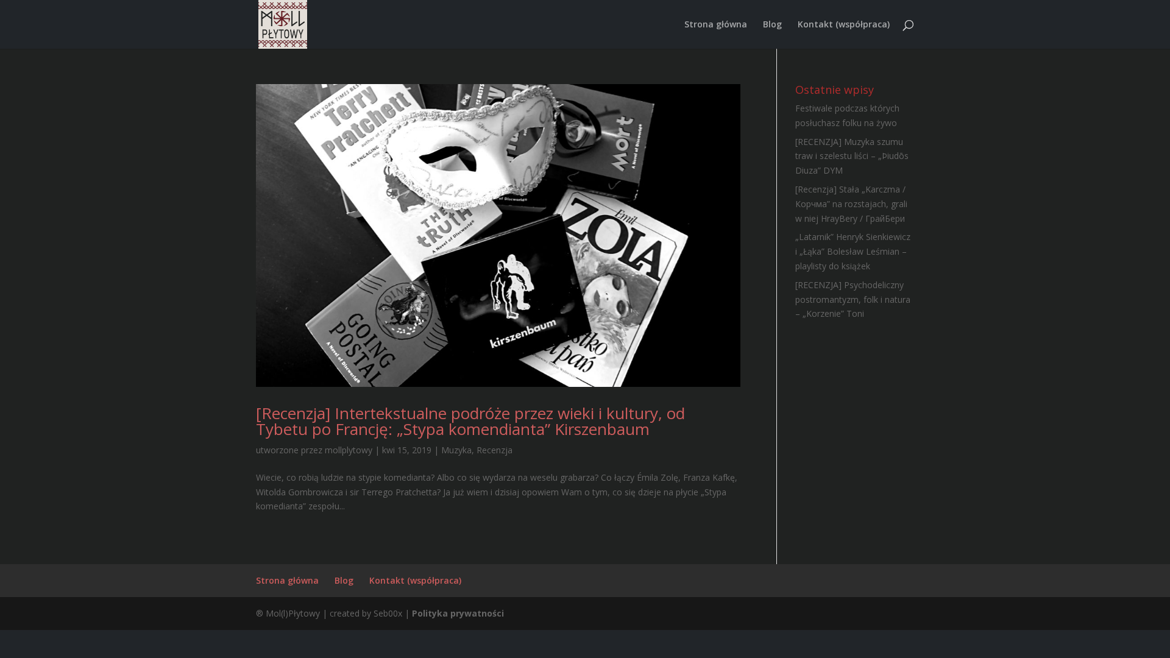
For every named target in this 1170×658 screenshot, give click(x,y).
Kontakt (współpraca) (844, 25)
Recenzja (494, 450)
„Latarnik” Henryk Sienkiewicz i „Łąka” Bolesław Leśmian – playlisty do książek (852, 251)
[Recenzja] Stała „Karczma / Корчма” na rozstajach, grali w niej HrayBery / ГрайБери (851, 203)
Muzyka (456, 450)
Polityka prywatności (458, 613)
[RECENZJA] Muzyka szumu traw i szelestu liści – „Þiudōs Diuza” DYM (852, 156)
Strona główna (715, 25)
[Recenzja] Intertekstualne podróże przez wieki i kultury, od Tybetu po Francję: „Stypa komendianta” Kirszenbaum (470, 421)
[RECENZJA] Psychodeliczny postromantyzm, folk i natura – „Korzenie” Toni (852, 299)
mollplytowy (348, 450)
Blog (772, 25)
